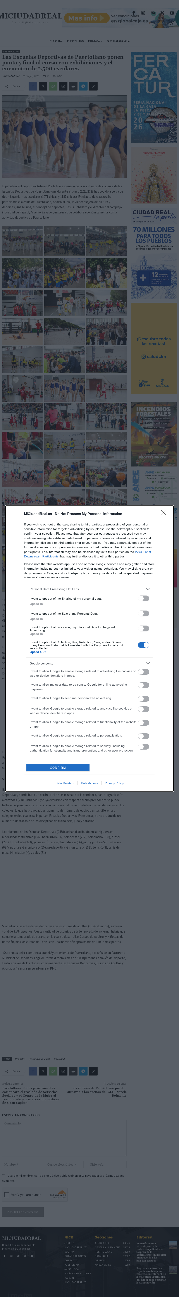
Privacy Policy (114, 783)
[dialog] (89, 648)
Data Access (89, 783)
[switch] (143, 598)
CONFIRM (58, 767)
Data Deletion (64, 783)
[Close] (165, 514)
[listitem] (89, 589)
